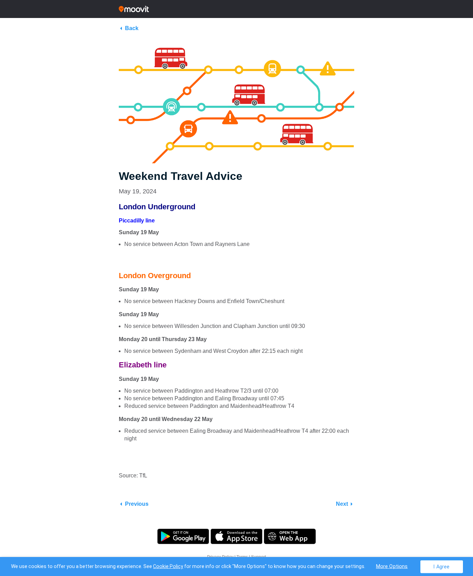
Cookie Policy (168, 566)
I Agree (441, 566)
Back (132, 28)
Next (342, 504)
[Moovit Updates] (236, 9)
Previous (137, 504)
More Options (392, 566)
